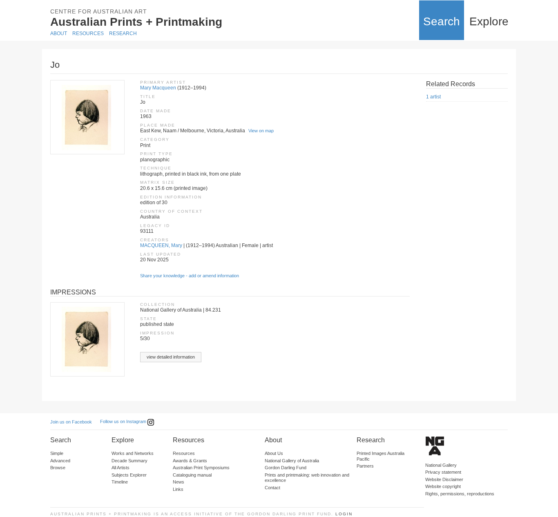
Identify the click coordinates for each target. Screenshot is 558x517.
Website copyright (443, 486)
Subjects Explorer (129, 474)
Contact (272, 487)
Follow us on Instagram (123, 421)
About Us (274, 453)
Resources (88, 33)
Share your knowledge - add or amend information (189, 275)
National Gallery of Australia (292, 460)
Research (123, 33)
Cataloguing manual (192, 474)
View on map (261, 130)
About (58, 33)
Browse (57, 467)
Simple (56, 453)
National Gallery (441, 465)
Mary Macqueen (158, 88)
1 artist (433, 97)
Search (441, 21)
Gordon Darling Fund (285, 467)
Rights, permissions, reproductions (459, 493)
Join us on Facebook (71, 421)
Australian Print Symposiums (201, 467)
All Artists (120, 467)
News (178, 481)
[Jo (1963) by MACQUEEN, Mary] (87, 117)
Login (344, 514)
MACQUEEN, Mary (161, 245)
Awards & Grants (190, 460)
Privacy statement (443, 472)
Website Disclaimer (444, 479)
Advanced (60, 460)
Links (178, 489)
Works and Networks (133, 453)
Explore (489, 21)
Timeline (120, 481)
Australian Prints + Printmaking (136, 22)
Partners (365, 466)
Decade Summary (129, 460)
